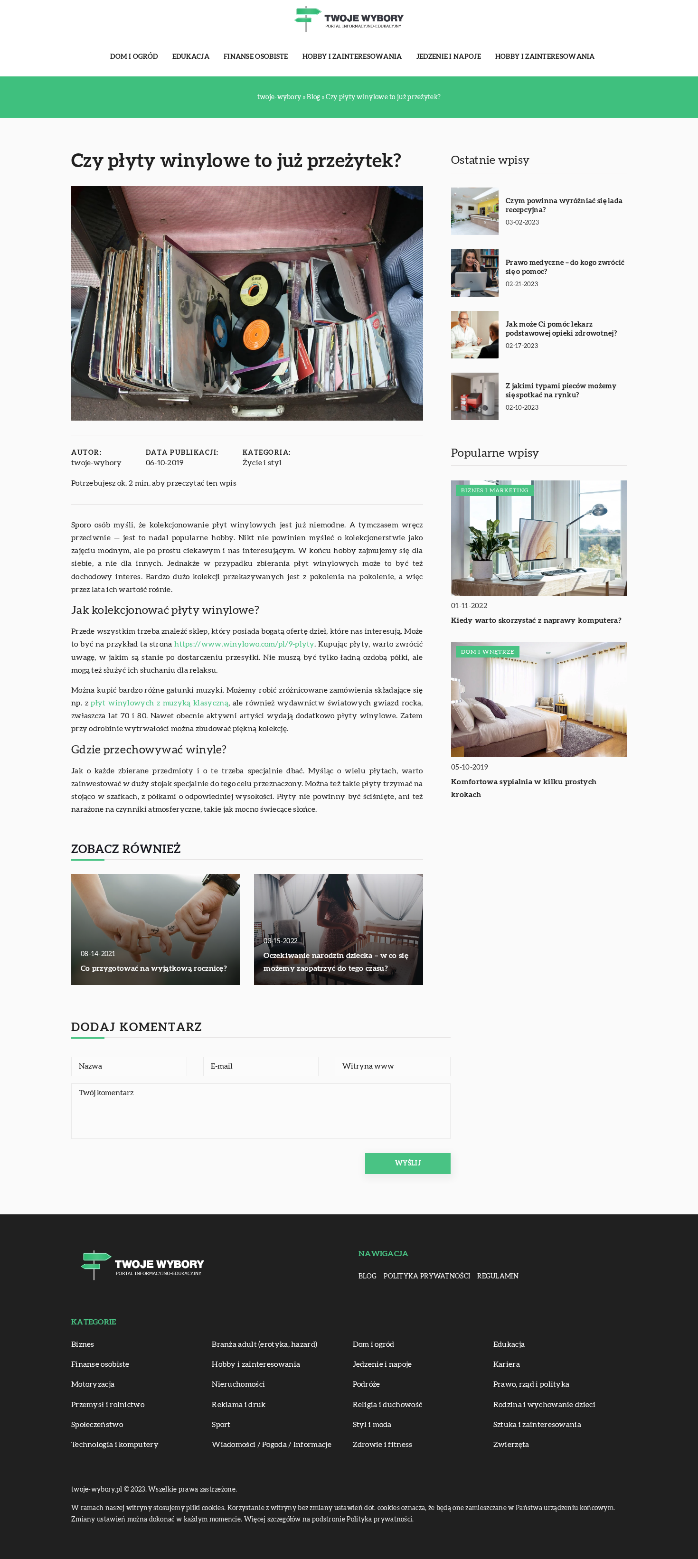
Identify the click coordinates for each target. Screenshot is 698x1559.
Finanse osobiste (256, 57)
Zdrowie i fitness (383, 1444)
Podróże (366, 1384)
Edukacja (190, 57)
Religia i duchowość (388, 1405)
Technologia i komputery (115, 1444)
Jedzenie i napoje (448, 57)
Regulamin (498, 1276)
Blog (367, 1276)
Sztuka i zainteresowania (537, 1424)
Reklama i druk (238, 1405)
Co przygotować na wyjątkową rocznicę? (154, 968)
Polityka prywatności (427, 1276)
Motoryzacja (92, 1384)
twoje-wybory (96, 463)
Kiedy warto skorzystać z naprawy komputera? (536, 621)
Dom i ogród (134, 57)
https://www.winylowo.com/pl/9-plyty (244, 644)
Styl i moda (372, 1424)
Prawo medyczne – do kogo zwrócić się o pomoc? (565, 267)
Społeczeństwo (97, 1424)
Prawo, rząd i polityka (531, 1384)
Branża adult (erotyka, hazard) (264, 1344)
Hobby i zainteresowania (352, 57)
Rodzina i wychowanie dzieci (544, 1405)
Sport (221, 1424)
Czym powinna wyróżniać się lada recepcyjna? (564, 205)
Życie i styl (262, 463)
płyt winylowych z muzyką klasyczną (159, 703)
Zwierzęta (511, 1444)
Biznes (82, 1344)
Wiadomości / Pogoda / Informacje (271, 1444)
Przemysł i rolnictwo (107, 1405)
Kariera (506, 1364)
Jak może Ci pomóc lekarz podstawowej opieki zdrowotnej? (561, 329)
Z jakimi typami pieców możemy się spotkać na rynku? (561, 391)
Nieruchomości (238, 1384)
